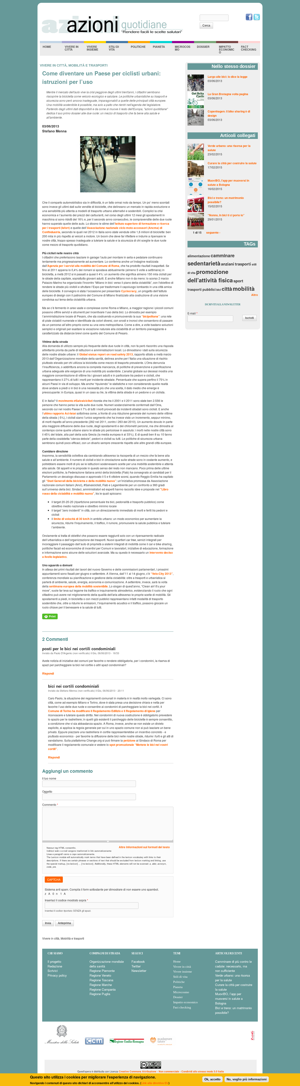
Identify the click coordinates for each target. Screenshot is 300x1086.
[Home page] (112, 33)
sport (238, 281)
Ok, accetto (212, 1079)
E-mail (193, 313)
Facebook (138, 961)
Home (47, 47)
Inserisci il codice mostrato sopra (66, 900)
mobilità (244, 288)
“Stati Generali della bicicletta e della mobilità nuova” (81, 481)
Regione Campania (103, 989)
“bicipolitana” (151, 316)
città (227, 288)
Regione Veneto (100, 975)
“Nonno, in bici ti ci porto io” (226, 215)
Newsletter (138, 970)
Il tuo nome (49, 778)
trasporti (243, 264)
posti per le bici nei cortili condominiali (79, 648)
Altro (254, 295)
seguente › (213, 232)
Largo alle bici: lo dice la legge (228, 77)
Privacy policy (57, 975)
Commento (50, 804)
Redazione (55, 966)
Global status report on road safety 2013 (106, 354)
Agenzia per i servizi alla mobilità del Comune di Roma (83, 266)
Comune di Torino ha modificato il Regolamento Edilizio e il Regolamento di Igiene (101, 711)
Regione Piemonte (102, 970)
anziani (227, 264)
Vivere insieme (92, 48)
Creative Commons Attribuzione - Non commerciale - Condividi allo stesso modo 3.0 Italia (171, 1071)
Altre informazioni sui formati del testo (144, 847)
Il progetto (54, 961)
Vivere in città (72, 48)
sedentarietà (204, 263)
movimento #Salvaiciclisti (75, 401)
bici (218, 289)
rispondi (48, 673)
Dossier (203, 47)
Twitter (136, 966)
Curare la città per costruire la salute (232, 163)
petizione (130, 740)
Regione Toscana (101, 980)
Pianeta (159, 47)
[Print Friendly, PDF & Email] (50, 618)
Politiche (138, 47)
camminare (223, 255)
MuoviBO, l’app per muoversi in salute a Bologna (228, 182)
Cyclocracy (129, 291)
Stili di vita (114, 48)
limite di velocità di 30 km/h (72, 519)
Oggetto (47, 791)
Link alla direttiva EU (155, 1083)
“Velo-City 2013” (162, 573)
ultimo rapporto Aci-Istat (60, 413)
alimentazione (199, 256)
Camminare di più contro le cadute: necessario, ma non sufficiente (233, 966)
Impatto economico (226, 49)
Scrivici (53, 970)
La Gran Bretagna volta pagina (228, 94)
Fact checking (248, 48)
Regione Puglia (100, 994)
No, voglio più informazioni (247, 1079)
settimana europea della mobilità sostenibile (78, 586)
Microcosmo (182, 48)
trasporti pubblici (202, 289)
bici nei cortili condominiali (73, 686)
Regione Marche (101, 984)
